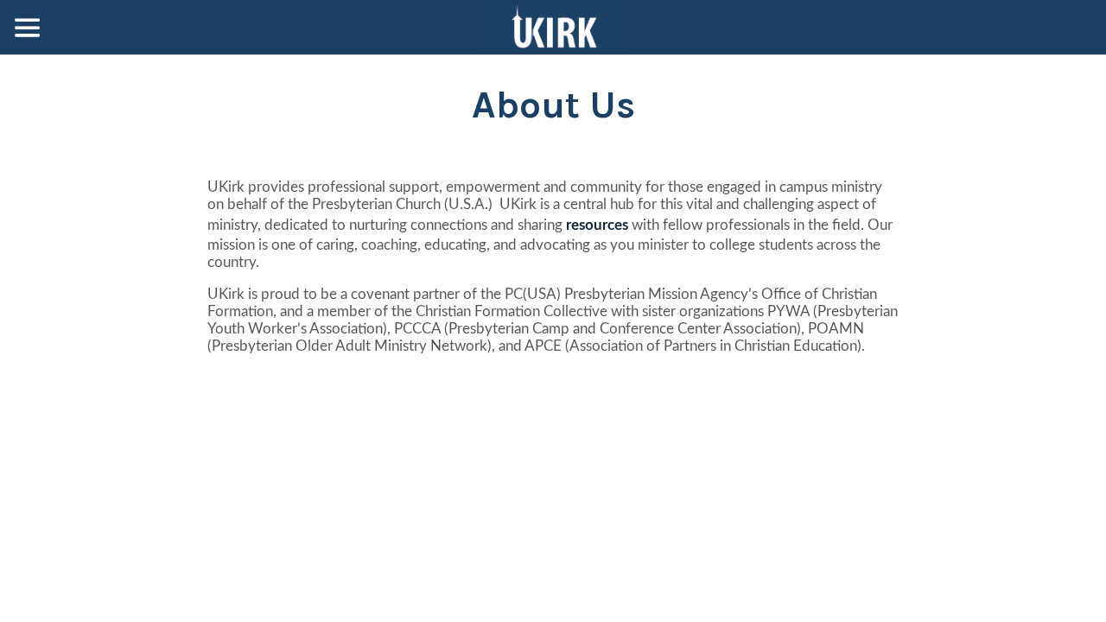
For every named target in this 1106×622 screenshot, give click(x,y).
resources (597, 225)
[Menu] (27, 27)
